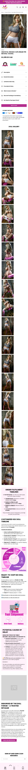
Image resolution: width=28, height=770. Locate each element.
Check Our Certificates (9, 740)
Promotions (5, 8)
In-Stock (4, 13)
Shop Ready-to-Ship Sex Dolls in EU (11, 597)
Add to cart (14, 105)
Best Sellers (5, 18)
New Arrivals (5, 27)
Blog (3, 50)
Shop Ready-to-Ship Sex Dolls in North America (14, 595)
